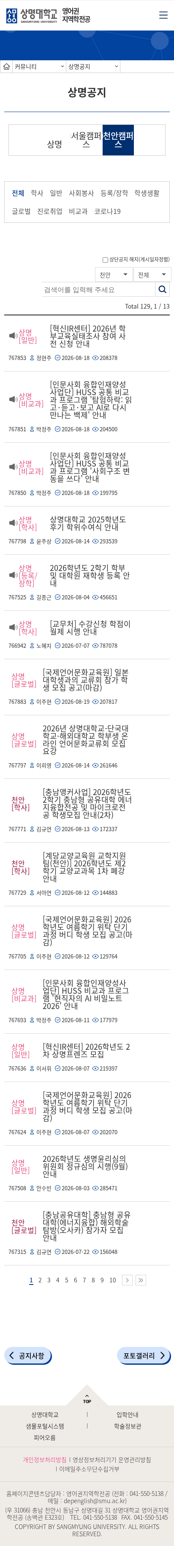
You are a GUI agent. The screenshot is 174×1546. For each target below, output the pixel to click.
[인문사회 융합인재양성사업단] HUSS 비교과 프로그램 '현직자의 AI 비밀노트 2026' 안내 (86, 994)
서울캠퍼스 (86, 139)
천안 (105, 274)
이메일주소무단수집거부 (89, 1468)
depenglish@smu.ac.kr (94, 1500)
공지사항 (31, 1355)
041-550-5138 (146, 1493)
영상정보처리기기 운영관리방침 (112, 1459)
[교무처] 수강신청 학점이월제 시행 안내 (90, 627)
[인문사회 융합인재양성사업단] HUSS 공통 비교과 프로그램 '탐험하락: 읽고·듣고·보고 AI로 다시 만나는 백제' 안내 (91, 400)
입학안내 (128, 1414)
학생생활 (147, 193)
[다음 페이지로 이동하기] (127, 1280)
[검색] (162, 289)
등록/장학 (114, 193)
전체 (18, 193)
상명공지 (79, 66)
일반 (56, 193)
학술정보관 (127, 1426)
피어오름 (45, 1437)
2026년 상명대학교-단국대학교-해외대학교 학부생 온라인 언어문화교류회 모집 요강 (86, 739)
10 (112, 1280)
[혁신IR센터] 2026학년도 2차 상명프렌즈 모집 (86, 1050)
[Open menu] (163, 14)
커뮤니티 (26, 66)
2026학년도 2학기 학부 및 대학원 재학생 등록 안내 (90, 575)
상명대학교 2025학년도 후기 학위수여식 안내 (88, 523)
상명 (54, 144)
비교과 (78, 211)
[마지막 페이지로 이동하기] (141, 1280)
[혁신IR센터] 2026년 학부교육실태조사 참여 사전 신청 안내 (88, 336)
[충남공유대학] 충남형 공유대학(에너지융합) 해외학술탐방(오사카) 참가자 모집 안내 (87, 1226)
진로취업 (50, 211)
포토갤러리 (139, 1355)
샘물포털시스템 (45, 1426)
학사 (37, 193)
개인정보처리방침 (45, 1459)
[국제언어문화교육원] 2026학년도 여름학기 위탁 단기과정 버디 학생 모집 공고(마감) (88, 931)
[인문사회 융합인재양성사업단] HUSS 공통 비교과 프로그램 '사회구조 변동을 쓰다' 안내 (90, 467)
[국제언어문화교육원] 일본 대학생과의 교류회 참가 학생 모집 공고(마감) (86, 679)
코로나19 (107, 211)
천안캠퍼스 (118, 139)
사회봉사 (81, 193)
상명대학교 (45, 1414)
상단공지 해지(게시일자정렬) (139, 259)
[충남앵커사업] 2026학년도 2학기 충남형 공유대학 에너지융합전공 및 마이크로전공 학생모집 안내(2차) (87, 803)
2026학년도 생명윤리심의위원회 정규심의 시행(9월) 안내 (85, 1166)
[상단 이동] (87, 1394)
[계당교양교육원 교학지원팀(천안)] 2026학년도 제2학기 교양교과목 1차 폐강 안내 (84, 867)
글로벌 (21, 211)
